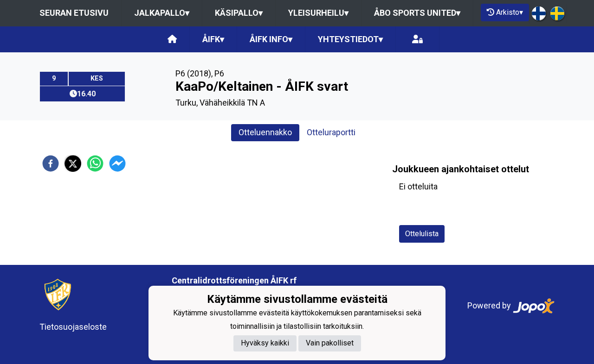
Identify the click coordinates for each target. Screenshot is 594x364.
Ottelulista (422, 233)
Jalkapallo (161, 13)
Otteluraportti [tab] (331, 132)
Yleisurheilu (318, 13)
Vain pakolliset (330, 343)
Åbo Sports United (417, 13)
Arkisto (509, 12)
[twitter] (73, 163)
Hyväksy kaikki (265, 343)
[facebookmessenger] (117, 163)
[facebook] (50, 163)
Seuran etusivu (74, 13)
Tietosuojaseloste (73, 327)
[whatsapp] (95, 163)
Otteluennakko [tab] (265, 132)
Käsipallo (239, 13)
